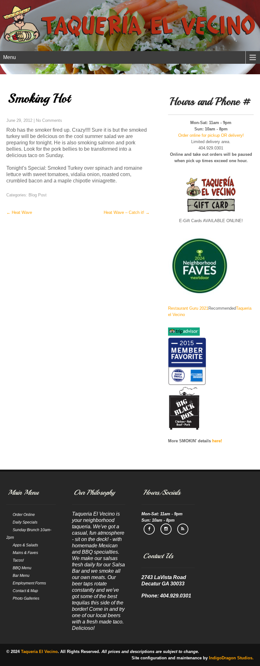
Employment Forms (29, 583)
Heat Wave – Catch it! (127, 212)
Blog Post (38, 195)
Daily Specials (25, 522)
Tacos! (18, 560)
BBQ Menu (22, 568)
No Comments (49, 120)
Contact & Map (25, 591)
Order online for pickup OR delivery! (211, 135)
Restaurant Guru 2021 (188, 308)
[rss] (182, 529)
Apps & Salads (25, 545)
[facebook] (149, 529)
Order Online (24, 514)
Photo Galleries (26, 598)
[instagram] (166, 529)
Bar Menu (21, 575)
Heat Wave (19, 212)
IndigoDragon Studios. (231, 658)
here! (217, 441)
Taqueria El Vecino (39, 651)
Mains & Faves (25, 553)
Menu (9, 57)
